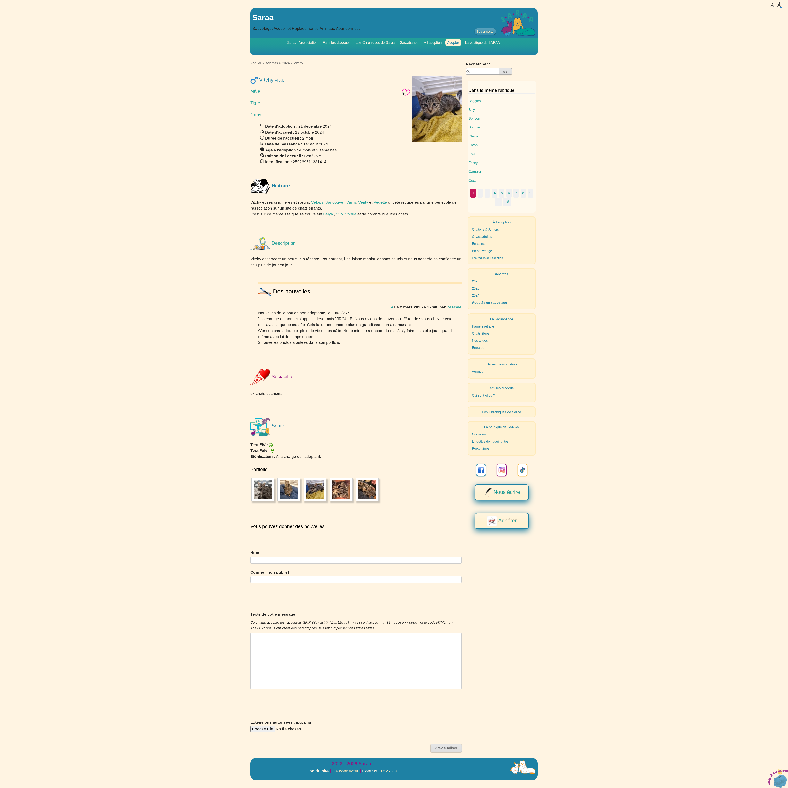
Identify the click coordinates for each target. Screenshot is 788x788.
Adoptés (453, 42)
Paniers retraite (483, 326)
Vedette (380, 202)
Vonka (350, 214)
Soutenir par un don (777, 777)
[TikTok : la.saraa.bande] (522, 470)
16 (507, 202)
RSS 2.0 (389, 771)
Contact (369, 771)
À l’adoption (433, 42)
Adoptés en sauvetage (489, 302)
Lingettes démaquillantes (490, 441)
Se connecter (485, 31)
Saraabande (409, 42)
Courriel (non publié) (269, 572)
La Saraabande (501, 319)
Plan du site (317, 771)
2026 (475, 281)
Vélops (317, 202)
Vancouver (334, 202)
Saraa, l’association (302, 42)
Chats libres (480, 333)
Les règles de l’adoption (487, 257)
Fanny (473, 163)
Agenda (477, 371)
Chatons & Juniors (485, 229)
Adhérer (507, 520)
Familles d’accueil (336, 42)
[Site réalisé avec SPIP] (523, 767)
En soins (478, 243)
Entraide (478, 347)
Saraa (263, 17)
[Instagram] (502, 470)
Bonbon (474, 118)
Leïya (328, 214)
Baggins (474, 101)
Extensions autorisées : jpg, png (280, 722)
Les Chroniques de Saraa (375, 42)
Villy (339, 214)
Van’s (351, 202)
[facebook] (481, 470)
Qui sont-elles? (483, 395)
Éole (471, 154)
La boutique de (482, 42)
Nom (254, 553)
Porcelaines (480, 448)
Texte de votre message (272, 614)
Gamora (474, 172)
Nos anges (480, 340)
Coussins (479, 434)
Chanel (473, 136)
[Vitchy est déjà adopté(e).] (406, 92)
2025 (475, 288)
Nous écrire (506, 492)
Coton (473, 145)
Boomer (474, 127)
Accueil (256, 63)
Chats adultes (482, 236)
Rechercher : (478, 64)
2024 (286, 63)
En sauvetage (482, 251)
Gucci (473, 181)
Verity (363, 202)
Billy (471, 110)
